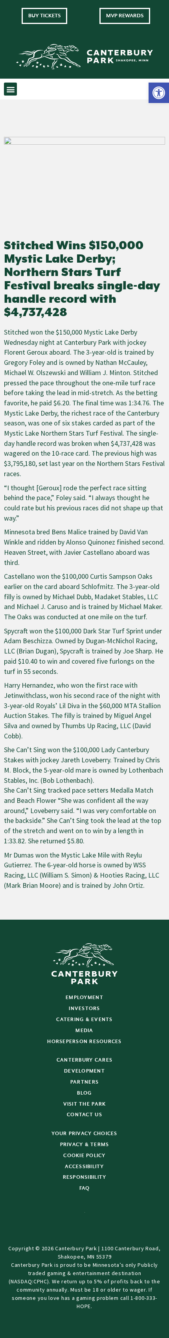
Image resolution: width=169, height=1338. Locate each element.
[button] (159, 93)
